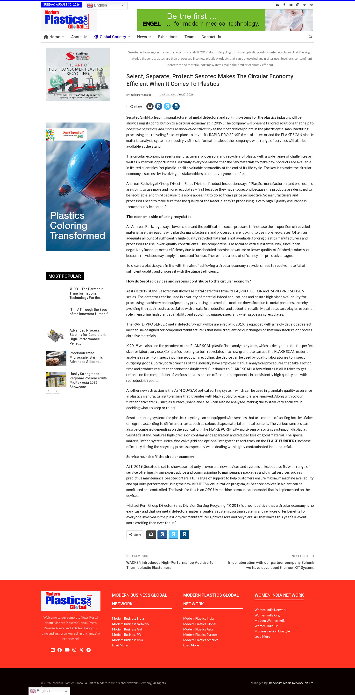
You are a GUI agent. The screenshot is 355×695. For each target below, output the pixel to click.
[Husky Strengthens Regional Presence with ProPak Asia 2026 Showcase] (56, 379)
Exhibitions (168, 37)
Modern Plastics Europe (200, 635)
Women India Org (267, 615)
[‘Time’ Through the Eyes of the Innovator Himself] (56, 315)
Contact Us (211, 37)
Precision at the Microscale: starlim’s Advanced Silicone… (86, 357)
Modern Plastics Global (199, 624)
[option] (78, 338)
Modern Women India (270, 621)
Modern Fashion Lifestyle (272, 631)
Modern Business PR (126, 635)
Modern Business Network (130, 624)
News (142, 37)
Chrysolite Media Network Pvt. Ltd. (291, 683)
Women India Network (270, 610)
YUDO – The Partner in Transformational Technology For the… (87, 293)
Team (189, 37)
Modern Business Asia (127, 640)
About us (79, 37)
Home (55, 37)
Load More (120, 645)
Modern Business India (128, 618)
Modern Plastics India (198, 618)
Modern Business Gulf (127, 629)
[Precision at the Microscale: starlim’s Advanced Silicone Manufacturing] (56, 358)
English (100, 5)
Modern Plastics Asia (198, 629)
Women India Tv (266, 626)
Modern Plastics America (200, 640)
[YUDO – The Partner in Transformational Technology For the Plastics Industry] (56, 294)
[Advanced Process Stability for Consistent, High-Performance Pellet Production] (56, 336)
